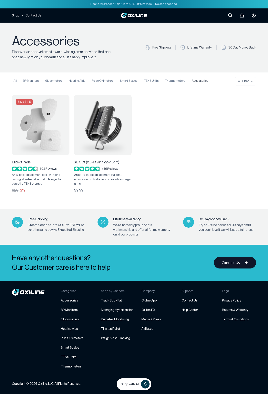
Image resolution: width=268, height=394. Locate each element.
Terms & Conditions (235, 319)
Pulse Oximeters (103, 80)
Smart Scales (129, 80)
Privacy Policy (231, 300)
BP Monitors (31, 80)
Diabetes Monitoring (115, 319)
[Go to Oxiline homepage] (134, 15)
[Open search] (230, 15)
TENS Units (151, 80)
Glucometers (54, 80)
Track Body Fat (111, 300)
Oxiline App (149, 300)
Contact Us (33, 15)
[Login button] (253, 15)
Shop (15, 15)
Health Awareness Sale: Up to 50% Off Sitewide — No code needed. (134, 4)
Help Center (190, 310)
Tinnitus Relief (110, 328)
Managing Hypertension (117, 310)
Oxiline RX (148, 310)
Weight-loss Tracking (115, 338)
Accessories (200, 80)
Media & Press (151, 319)
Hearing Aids (77, 80)
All (15, 80)
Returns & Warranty (235, 310)
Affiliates (147, 328)
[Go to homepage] (36, 292)
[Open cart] (242, 15)
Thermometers (175, 80)
